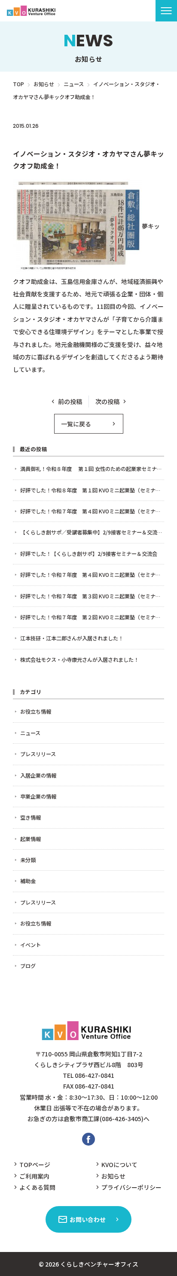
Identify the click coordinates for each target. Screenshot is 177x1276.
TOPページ (34, 1164)
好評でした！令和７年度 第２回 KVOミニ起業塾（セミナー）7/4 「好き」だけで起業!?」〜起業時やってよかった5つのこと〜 (92, 617)
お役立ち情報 (35, 711)
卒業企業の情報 (38, 796)
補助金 (28, 881)
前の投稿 (70, 401)
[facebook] (88, 1139)
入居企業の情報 (38, 775)
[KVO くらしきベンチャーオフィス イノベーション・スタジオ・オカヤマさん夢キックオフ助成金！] (32, 10)
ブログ (28, 966)
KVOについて (119, 1164)
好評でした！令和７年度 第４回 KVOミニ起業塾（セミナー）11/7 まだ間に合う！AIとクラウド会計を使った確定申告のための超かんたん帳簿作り (92, 511)
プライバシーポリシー (131, 1187)
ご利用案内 (34, 1176)
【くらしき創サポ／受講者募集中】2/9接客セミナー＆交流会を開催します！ (92, 532)
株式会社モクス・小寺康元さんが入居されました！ (79, 660)
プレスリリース (77, 139)
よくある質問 (37, 1187)
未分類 (28, 860)
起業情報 (30, 839)
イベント (30, 945)
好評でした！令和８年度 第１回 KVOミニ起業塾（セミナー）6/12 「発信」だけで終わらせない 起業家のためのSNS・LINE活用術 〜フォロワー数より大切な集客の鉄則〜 (92, 490)
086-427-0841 (94, 1075)
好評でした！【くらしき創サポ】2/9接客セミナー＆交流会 (88, 554)
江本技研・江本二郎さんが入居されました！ (71, 638)
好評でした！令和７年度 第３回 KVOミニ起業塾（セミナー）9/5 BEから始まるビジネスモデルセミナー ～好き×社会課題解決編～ (92, 596)
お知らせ (113, 1176)
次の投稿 (107, 401)
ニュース (33, 139)
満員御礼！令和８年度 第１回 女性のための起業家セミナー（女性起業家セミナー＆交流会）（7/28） (92, 469)
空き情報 (30, 817)
